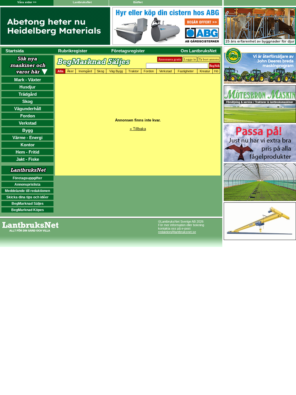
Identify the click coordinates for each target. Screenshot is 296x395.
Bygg (27, 130)
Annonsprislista (27, 184)
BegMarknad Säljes (28, 204)
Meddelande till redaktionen (27, 191)
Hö (216, 71)
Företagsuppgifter (27, 178)
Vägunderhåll (27, 108)
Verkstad (27, 123)
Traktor (133, 71)
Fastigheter (186, 71)
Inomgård (85, 71)
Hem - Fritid (27, 151)
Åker (70, 71)
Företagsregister (128, 50)
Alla (60, 71)
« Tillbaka (138, 129)
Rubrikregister (72, 50)
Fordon (27, 115)
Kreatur (205, 71)
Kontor (28, 144)
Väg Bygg (116, 71)
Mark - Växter (27, 79)
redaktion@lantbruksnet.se (177, 232)
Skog (27, 101)
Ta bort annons (209, 59)
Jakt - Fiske (27, 159)
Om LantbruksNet (199, 50)
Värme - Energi (27, 137)
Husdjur (27, 86)
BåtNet (138, 2)
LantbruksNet (82, 2)
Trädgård (27, 94)
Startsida (14, 50)
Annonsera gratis (169, 59)
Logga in (190, 59)
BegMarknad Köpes (27, 210)
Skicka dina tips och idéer (27, 197)
